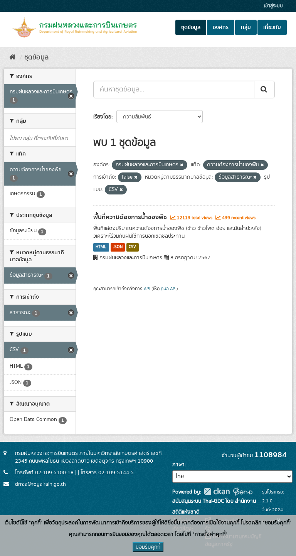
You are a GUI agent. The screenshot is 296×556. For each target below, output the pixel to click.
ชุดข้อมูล (190, 27)
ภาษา (178, 464)
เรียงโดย (102, 117)
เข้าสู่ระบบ (273, 6)
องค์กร (221, 27)
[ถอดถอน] (181, 165)
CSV (132, 247)
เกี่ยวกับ (272, 27)
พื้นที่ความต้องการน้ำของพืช (130, 217)
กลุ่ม (246, 27)
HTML (101, 247)
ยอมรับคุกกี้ (148, 547)
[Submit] (264, 89)
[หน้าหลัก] (12, 57)
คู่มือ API (169, 289)
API (147, 289)
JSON (118, 247)
